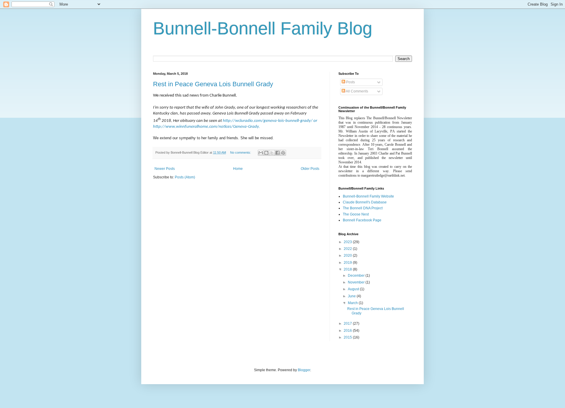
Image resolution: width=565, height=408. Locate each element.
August (354, 289)
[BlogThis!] (266, 153)
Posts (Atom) (185, 177)
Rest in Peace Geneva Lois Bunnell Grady (213, 84)
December (356, 275)
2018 (348, 269)
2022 (348, 249)
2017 (348, 323)
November (356, 282)
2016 (348, 331)
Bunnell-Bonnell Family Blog (262, 28)
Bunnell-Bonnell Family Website (368, 196)
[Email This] (261, 153)
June (352, 296)
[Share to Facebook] (277, 153)
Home (238, 169)
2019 (348, 263)
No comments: (241, 152)
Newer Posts (164, 169)
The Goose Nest (356, 214)
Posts (350, 82)
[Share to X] (272, 153)
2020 (348, 255)
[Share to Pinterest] (283, 153)
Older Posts (310, 169)
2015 (348, 337)
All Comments (356, 91)
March (353, 303)
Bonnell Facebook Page (362, 220)
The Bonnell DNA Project (363, 208)
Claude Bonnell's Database (365, 202)
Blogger (304, 370)
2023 (348, 242)
